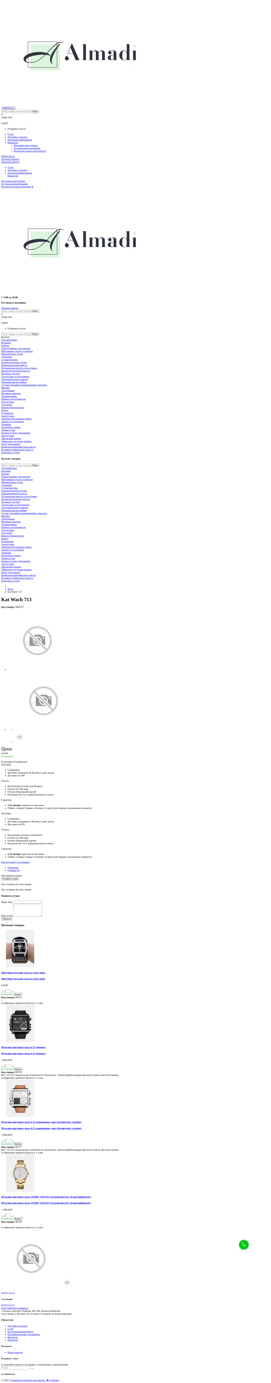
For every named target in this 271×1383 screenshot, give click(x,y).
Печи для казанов (10, 444)
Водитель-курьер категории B (30, 151)
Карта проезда (15, 1352)
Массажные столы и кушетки (17, 351)
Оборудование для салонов (15, 348)
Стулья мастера (9, 359)
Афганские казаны (11, 438)
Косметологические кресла (15, 371)
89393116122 (8, 108)
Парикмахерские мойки (14, 382)
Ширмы (5, 387)
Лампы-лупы (8, 430)
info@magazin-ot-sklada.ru (14, 1308)
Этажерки (6, 356)
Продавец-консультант (26, 145)
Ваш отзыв (7, 915)
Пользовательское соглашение (24, 1334)
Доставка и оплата (17, 137)
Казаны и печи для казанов (15, 433)
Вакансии (13, 1337)
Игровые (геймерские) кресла (17, 449)
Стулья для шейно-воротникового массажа (24, 385)
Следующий (22, 862)
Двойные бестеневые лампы (16, 418)
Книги (4, 410)
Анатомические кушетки (14, 379)
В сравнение (20, 761)
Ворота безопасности (12, 407)
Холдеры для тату (10, 373)
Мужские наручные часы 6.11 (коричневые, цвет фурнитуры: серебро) (41, 1122)
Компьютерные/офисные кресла (18, 447)
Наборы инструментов (13, 399)
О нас (11, 134)
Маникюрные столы (12, 354)
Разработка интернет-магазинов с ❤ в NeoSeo (34, 1380)
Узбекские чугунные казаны (16, 441)
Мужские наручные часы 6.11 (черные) (23, 1047)
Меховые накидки (11, 393)
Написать (7, 919)
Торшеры (6, 424)
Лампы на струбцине (12, 421)
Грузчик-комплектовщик (27, 148)
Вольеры (6, 342)
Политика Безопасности (20, 1331)
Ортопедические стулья (14, 362)
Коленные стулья (10, 452)
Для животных (9, 340)
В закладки (7, 761)
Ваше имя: (6, 902)
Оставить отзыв (10, 879)
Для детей (6, 404)
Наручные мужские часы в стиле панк (23, 972)
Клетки (5, 345)
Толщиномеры (9, 396)
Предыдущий (8, 862)
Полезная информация (20, 139)
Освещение (7, 413)
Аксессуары (7, 402)
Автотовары (7, 390)
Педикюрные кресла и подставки (19, 368)
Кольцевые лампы (11, 427)
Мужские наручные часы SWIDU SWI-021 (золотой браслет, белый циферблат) (46, 1197)
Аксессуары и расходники (15, 376)
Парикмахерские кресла (14, 365)
